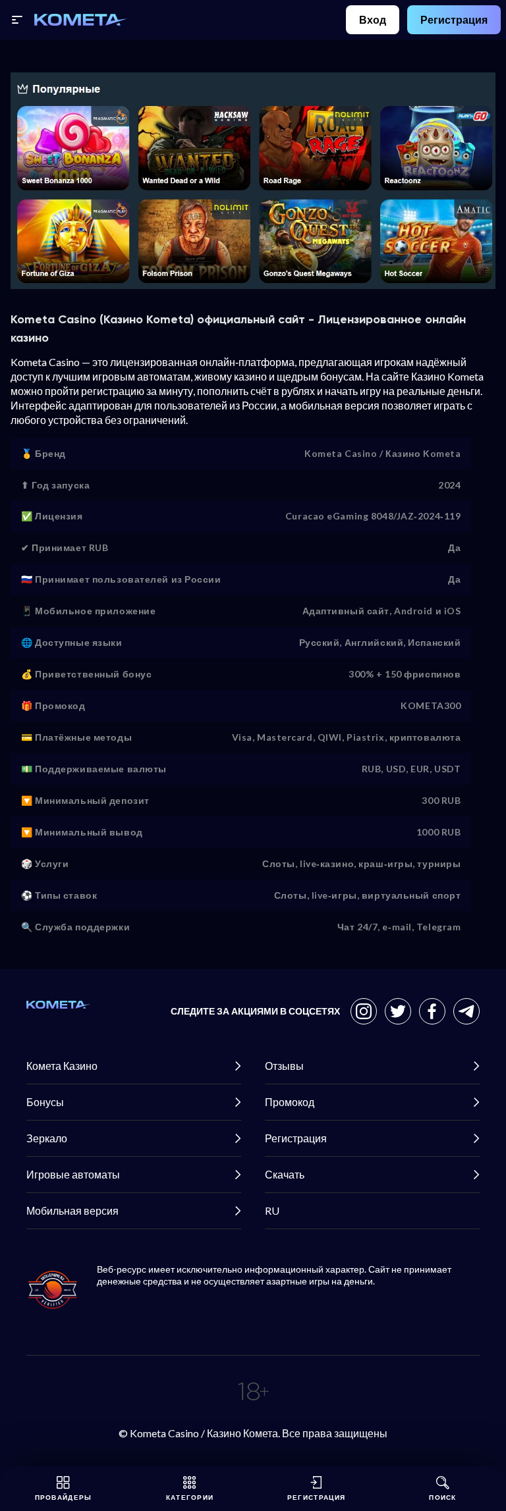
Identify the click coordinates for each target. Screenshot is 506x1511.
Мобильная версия (72, 1210)
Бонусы (45, 1102)
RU (272, 1210)
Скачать (284, 1174)
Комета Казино (62, 1065)
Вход (372, 19)
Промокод (289, 1102)
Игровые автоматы (73, 1174)
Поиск (443, 1497)
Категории (190, 1497)
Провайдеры (63, 1497)
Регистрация (454, 19)
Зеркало (46, 1138)
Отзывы (284, 1065)
